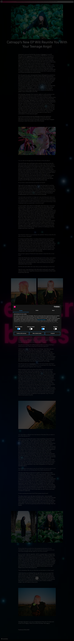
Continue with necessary (21, 333)
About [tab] (53, 310)
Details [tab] (37, 310)
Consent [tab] (20, 310)
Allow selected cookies (37, 333)
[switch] (30, 329)
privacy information (41, 319)
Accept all (52, 333)
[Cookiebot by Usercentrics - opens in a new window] (55, 307)
